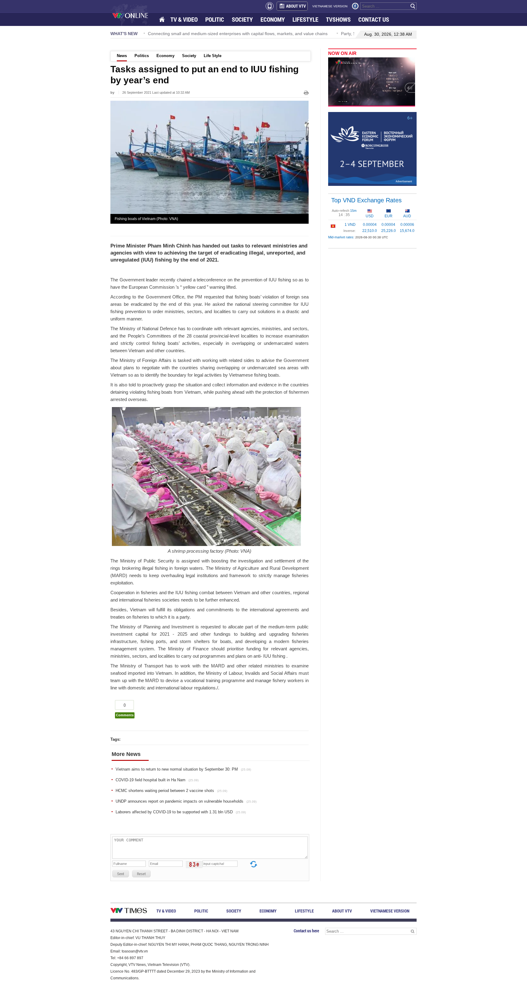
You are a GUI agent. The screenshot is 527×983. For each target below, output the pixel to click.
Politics (141, 55)
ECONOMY (272, 19)
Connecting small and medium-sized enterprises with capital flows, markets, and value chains (147, 33)
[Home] (162, 20)
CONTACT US (373, 19)
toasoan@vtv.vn (135, 951)
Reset (141, 873)
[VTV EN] (134, 15)
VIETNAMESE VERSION (329, 6)
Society (189, 55)
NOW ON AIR (342, 53)
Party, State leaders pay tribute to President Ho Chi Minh (304, 33)
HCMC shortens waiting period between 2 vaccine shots (171, 790)
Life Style (212, 55)
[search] (413, 6)
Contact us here (306, 931)
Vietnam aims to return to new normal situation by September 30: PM (183, 769)
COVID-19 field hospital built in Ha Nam (157, 780)
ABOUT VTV (296, 6)
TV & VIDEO (184, 19)
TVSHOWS (338, 19)
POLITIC (214, 19)
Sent (120, 873)
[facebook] (355, 6)
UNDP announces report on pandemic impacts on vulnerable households (186, 801)
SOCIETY (242, 19)
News (122, 55)
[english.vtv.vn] (128, 912)
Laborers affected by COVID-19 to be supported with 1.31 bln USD (181, 812)
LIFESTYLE (305, 19)
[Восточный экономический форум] (372, 148)
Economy (165, 55)
